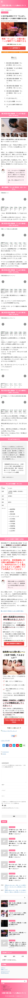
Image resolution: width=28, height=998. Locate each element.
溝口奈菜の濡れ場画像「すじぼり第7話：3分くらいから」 (15, 87)
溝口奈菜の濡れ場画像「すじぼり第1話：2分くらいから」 (14, 64)
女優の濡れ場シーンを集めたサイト (14, 5)
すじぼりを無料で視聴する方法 (14, 105)
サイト (3, 796)
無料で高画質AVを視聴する (14, 643)
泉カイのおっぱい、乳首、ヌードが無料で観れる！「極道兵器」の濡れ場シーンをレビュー (17, 866)
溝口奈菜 (4, 753)
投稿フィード (4, 969)
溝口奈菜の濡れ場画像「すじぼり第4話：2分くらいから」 (15, 74)
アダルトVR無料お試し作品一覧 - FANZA (14, 721)
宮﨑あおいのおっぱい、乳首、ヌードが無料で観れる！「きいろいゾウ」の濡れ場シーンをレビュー (15, 887)
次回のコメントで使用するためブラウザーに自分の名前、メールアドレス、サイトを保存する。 (14, 802)
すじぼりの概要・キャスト (14, 101)
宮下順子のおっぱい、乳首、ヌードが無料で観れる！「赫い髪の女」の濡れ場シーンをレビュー (17, 831)
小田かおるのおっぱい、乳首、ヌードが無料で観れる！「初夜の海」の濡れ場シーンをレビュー (17, 855)
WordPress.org (5, 973)
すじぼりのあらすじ (11, 98)
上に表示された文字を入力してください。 (11, 808)
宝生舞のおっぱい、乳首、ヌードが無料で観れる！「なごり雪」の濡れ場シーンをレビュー (17, 843)
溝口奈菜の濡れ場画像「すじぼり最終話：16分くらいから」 (14, 93)
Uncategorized (5, 751)
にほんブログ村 (5, 740)
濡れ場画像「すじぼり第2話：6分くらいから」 (15, 69)
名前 (3, 784)
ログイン (3, 967)
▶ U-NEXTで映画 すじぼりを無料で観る (12, 611)
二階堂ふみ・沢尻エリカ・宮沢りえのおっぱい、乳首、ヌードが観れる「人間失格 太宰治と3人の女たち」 (17, 944)
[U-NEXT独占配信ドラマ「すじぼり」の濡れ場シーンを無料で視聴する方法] (14, 745)
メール (3, 790)
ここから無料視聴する (14, 48)
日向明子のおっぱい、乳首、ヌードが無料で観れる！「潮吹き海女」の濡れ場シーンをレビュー (17, 878)
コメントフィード (5, 971)
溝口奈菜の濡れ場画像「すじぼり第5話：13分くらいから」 (14, 80)
